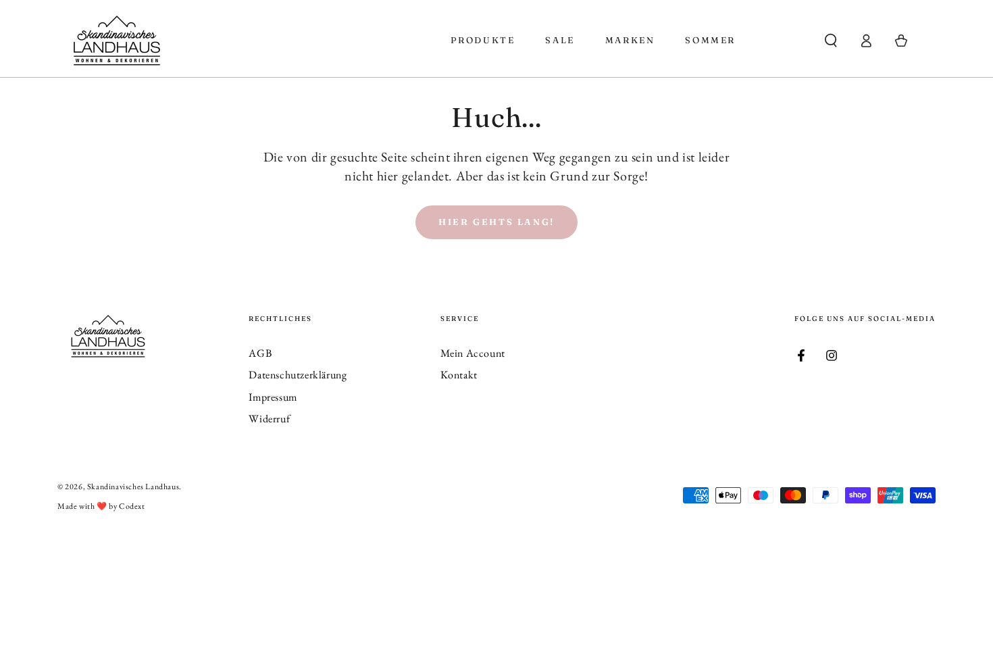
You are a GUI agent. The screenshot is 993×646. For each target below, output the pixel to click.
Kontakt (459, 375)
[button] (830, 40)
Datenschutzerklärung (298, 375)
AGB (260, 353)
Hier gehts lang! (496, 221)
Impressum (273, 397)
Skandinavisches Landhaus (133, 486)
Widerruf (269, 419)
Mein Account (472, 353)
